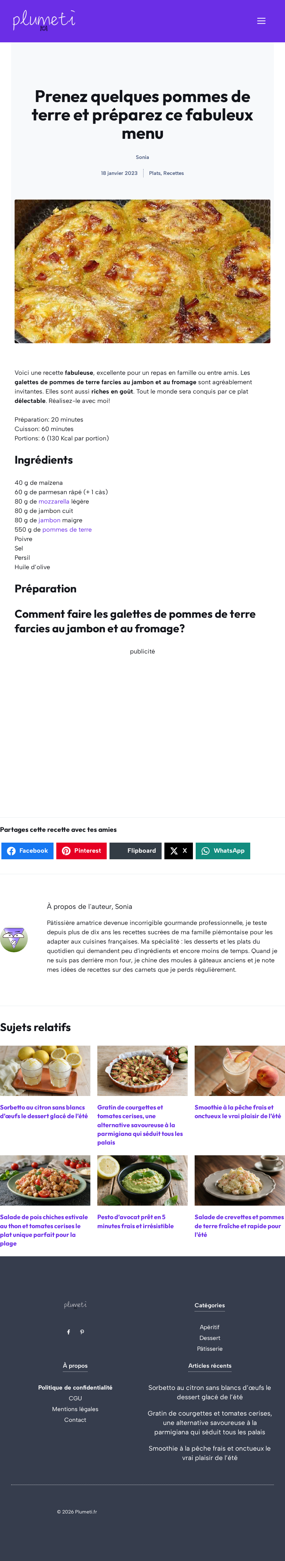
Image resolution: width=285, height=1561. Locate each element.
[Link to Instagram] (82, 1332)
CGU (75, 1398)
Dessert (210, 1337)
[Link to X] (68, 1332)
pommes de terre (67, 529)
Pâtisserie (210, 1348)
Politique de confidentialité (75, 1387)
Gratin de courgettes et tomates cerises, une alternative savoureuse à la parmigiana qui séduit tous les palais (210, 1422)
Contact (75, 1419)
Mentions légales (75, 1409)
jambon (49, 520)
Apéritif (210, 1327)
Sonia (142, 157)
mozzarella (54, 501)
